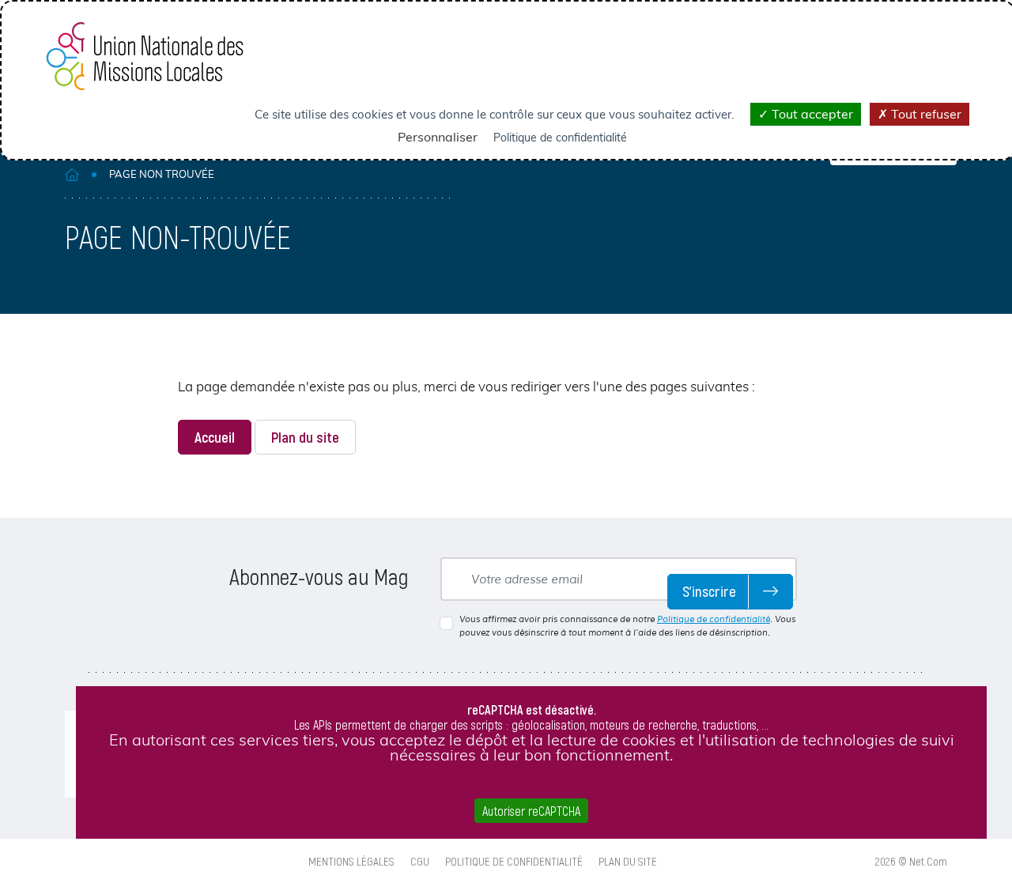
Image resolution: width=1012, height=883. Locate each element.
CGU (419, 861)
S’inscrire (709, 591)
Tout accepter (810, 114)
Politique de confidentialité (713, 619)
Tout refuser (924, 114)
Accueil (214, 437)
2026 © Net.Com (911, 861)
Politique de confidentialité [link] (560, 137)
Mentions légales (351, 861)
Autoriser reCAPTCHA (531, 810)
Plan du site (305, 437)
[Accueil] (72, 174)
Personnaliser (438, 137)
